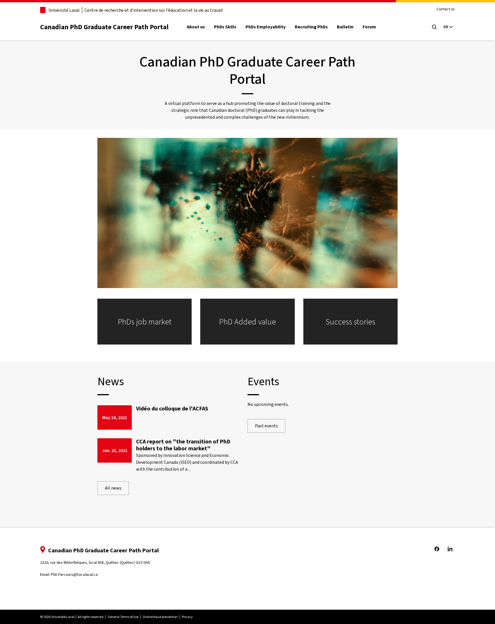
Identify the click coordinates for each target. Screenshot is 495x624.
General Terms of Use (123, 617)
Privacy (187, 617)
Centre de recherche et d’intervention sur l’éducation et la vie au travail (154, 10)
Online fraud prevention (160, 617)
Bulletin (345, 27)
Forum (369, 27)
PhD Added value (247, 321)
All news (113, 488)
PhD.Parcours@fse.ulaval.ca (74, 574)
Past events (266, 426)
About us (196, 27)
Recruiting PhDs (311, 27)
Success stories (350, 321)
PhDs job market (145, 321)
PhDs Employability (265, 27)
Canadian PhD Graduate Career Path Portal (104, 27)
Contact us (446, 9)
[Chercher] (434, 27)
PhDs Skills (225, 27)
